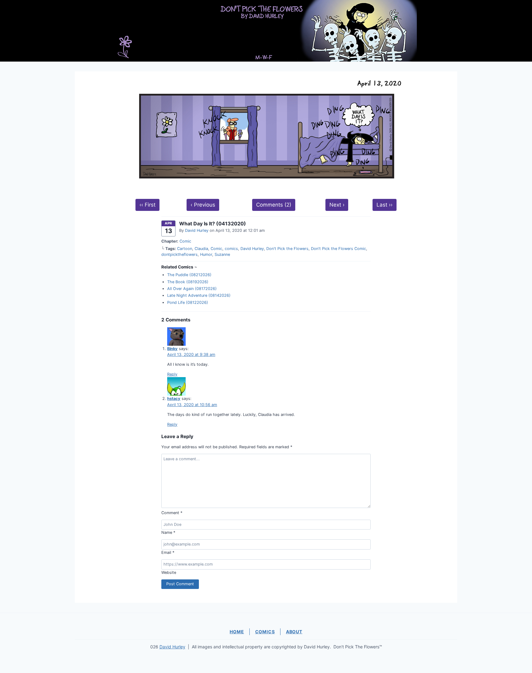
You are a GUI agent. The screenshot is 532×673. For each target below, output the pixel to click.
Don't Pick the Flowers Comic (338, 248)
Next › (337, 205)
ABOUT (294, 631)
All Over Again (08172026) (192, 288)
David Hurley (196, 230)
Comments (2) (273, 205)
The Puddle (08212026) (189, 274)
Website (168, 572)
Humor (206, 254)
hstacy (173, 398)
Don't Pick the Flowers (287, 248)
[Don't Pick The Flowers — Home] (266, 31)
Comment (171, 512)
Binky (172, 348)
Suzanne (222, 254)
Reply (172, 374)
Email (167, 552)
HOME (237, 631)
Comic (185, 241)
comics (231, 248)
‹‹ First (147, 205)
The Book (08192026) (187, 282)
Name (168, 532)
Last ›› (385, 205)
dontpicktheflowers (179, 254)
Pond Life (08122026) (187, 302)
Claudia (201, 248)
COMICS (265, 631)
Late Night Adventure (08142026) (199, 295)
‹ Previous (203, 205)
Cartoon (184, 248)
